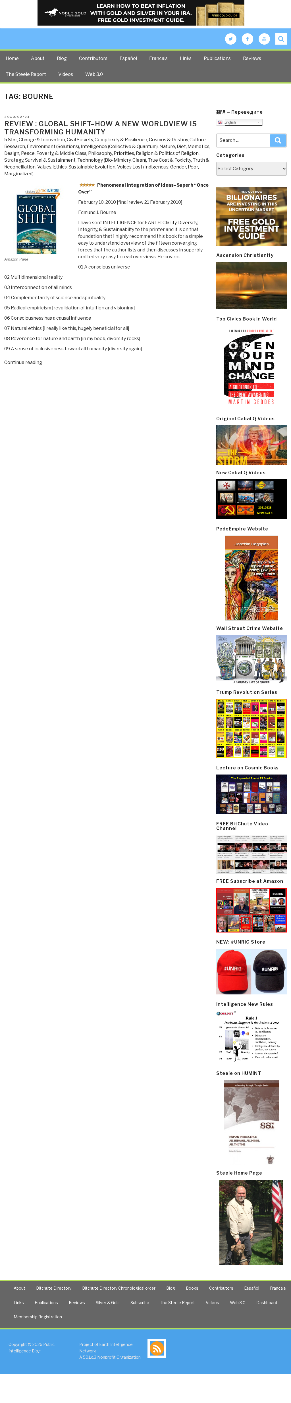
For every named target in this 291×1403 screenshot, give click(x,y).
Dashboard (266, 1302)
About (38, 58)
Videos (65, 74)
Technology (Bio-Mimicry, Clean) (111, 160)
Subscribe (139, 1302)
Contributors (93, 58)
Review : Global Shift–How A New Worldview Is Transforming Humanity (100, 128)
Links (186, 58)
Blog (62, 58)
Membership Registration (38, 1316)
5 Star (10, 139)
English (229, 122)
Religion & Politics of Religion (167, 153)
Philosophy (100, 153)
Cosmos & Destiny (168, 139)
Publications (217, 58)
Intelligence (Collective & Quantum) (119, 146)
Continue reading (23, 362)
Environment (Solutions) (53, 146)
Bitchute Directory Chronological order (118, 1288)
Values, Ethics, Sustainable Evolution (76, 167)
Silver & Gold (108, 1302)
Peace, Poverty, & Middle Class (53, 153)
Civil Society (80, 139)
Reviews (252, 58)
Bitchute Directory (53, 1288)
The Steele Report (26, 74)
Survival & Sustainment (50, 160)
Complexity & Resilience (121, 139)
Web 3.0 (94, 74)
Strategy (13, 160)
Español (128, 58)
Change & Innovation (42, 139)
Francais (158, 58)
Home (12, 58)
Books (192, 1288)
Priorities (124, 153)
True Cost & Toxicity (169, 160)
